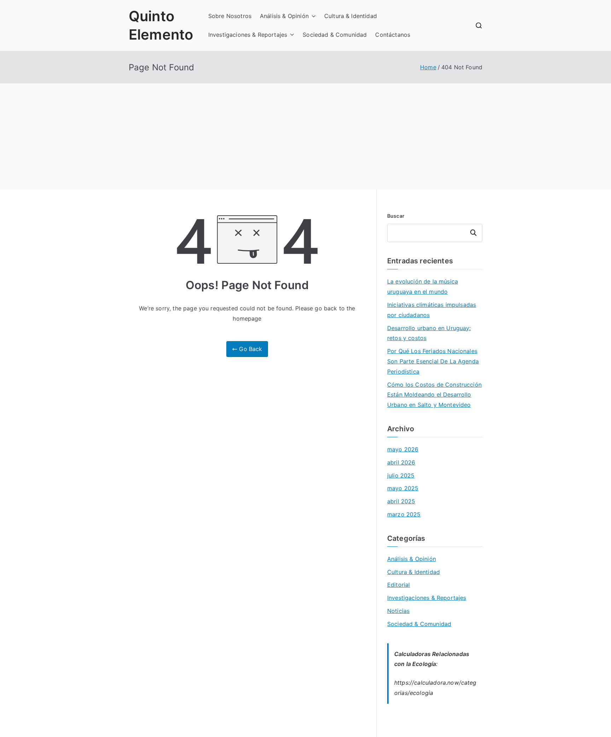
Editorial (398, 584)
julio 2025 (401, 475)
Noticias (398, 610)
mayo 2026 (402, 449)
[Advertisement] (305, 136)
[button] (312, 16)
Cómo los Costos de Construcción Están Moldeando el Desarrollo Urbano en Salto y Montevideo (434, 395)
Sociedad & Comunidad (335, 34)
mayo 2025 (402, 488)
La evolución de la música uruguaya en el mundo (422, 286)
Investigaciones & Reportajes (247, 34)
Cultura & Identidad (350, 15)
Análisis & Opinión (284, 15)
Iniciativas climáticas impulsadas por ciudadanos (431, 309)
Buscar (396, 216)
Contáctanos (392, 34)
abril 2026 (401, 462)
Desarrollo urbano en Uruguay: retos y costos (429, 333)
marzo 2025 (404, 514)
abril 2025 (401, 501)
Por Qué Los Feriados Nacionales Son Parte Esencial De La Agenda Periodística (433, 361)
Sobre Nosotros (229, 15)
